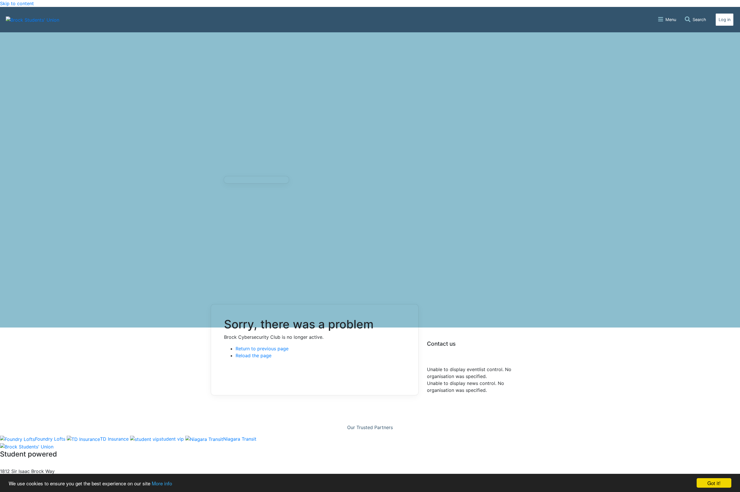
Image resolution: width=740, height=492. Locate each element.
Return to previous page (262, 348)
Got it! (714, 483)
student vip (172, 439)
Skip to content (17, 3)
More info (162, 483)
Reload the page (253, 355)
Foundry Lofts (51, 439)
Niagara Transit (239, 439)
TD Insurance (115, 439)
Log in (724, 19)
